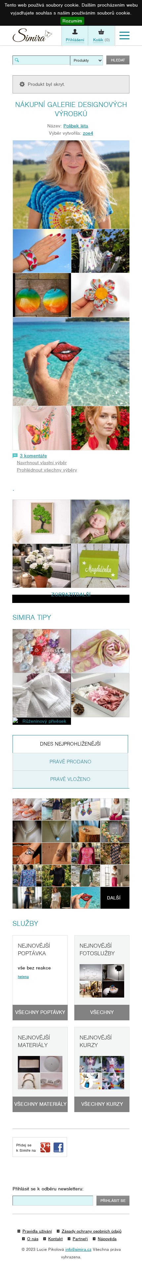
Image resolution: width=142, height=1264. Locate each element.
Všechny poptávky (40, 1012)
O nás (32, 1239)
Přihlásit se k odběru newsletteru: (48, 1189)
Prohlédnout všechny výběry (47, 470)
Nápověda (107, 1239)
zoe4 (88, 133)
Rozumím (72, 21)
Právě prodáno (70, 761)
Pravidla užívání (37, 1231)
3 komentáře (33, 456)
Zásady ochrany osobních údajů (92, 1231)
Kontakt (55, 1239)
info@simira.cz (78, 1249)
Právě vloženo (70, 779)
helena (23, 976)
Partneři (80, 1239)
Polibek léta (75, 126)
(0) (101, 40)
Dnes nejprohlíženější (70, 744)
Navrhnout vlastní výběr (42, 463)
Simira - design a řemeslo (32, 36)
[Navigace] (124, 36)
